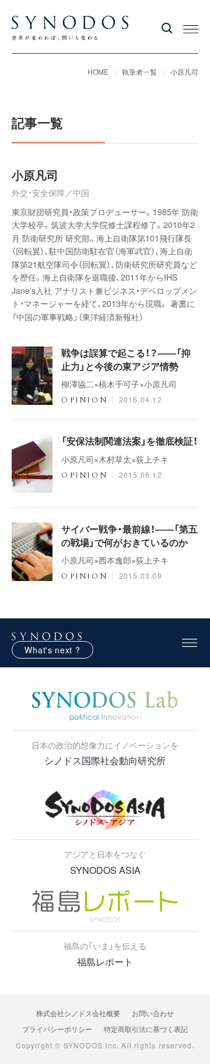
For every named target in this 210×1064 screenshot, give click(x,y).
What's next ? (52, 650)
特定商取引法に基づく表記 (146, 1029)
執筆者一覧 (139, 71)
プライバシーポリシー (57, 1029)
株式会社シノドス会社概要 (78, 1013)
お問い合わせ (153, 1013)
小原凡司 (184, 71)
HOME (98, 71)
